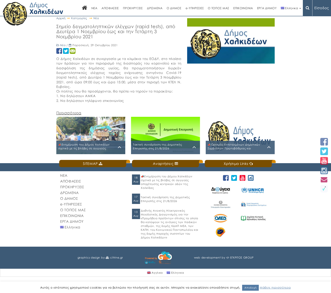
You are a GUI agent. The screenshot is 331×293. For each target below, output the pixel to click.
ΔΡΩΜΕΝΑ (155, 8)
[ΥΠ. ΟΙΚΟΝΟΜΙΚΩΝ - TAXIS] (253, 204)
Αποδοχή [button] (250, 287)
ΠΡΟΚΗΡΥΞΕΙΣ (133, 8)
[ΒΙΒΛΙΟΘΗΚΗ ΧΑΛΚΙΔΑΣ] (253, 218)
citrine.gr (116, 257)
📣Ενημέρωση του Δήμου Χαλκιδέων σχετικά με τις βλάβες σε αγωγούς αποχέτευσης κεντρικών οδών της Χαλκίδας (166, 182)
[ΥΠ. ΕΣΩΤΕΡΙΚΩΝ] (221, 204)
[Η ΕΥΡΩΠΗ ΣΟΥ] (221, 232)
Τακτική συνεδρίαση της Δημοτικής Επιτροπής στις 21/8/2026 (165, 199)
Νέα (96, 18)
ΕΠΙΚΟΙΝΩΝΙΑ (243, 8)
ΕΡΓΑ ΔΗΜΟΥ (267, 8)
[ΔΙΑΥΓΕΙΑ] (221, 190)
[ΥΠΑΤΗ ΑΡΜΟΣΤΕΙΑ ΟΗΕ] (253, 190)
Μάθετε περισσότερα (275, 287)
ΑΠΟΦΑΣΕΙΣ (110, 8)
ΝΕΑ (94, 8)
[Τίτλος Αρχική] (84, 8)
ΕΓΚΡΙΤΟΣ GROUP (242, 257)
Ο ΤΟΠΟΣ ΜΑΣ (218, 8)
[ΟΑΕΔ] (221, 218)
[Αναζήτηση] (307, 8)
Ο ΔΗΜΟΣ (174, 8)
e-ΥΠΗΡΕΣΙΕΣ (195, 8)
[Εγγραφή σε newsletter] (324, 179)
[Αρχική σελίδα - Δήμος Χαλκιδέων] (33, 13)
